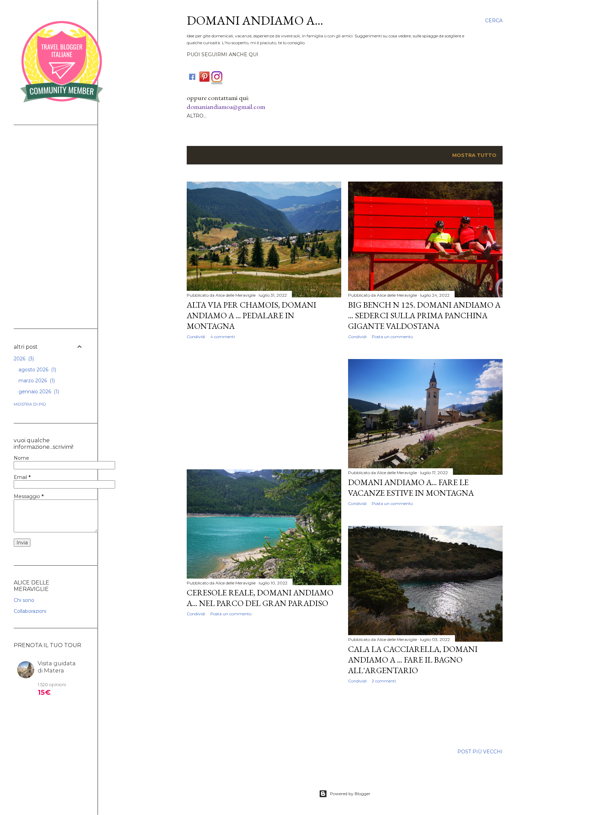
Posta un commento (392, 336)
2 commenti (384, 680)
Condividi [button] (196, 336)
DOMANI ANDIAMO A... (255, 20)
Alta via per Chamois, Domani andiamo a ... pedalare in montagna (251, 315)
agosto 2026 (36, 370)
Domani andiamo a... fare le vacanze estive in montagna (411, 487)
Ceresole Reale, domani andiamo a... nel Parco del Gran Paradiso (260, 597)
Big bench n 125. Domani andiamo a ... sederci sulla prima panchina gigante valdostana (424, 315)
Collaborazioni (30, 611)
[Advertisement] (264, 404)
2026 (23, 359)
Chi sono (24, 600)
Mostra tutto (474, 155)
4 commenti (222, 336)
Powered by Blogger (350, 793)
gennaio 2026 (38, 391)
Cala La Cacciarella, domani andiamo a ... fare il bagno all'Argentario (413, 660)
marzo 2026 (35, 381)
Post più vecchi (480, 752)
